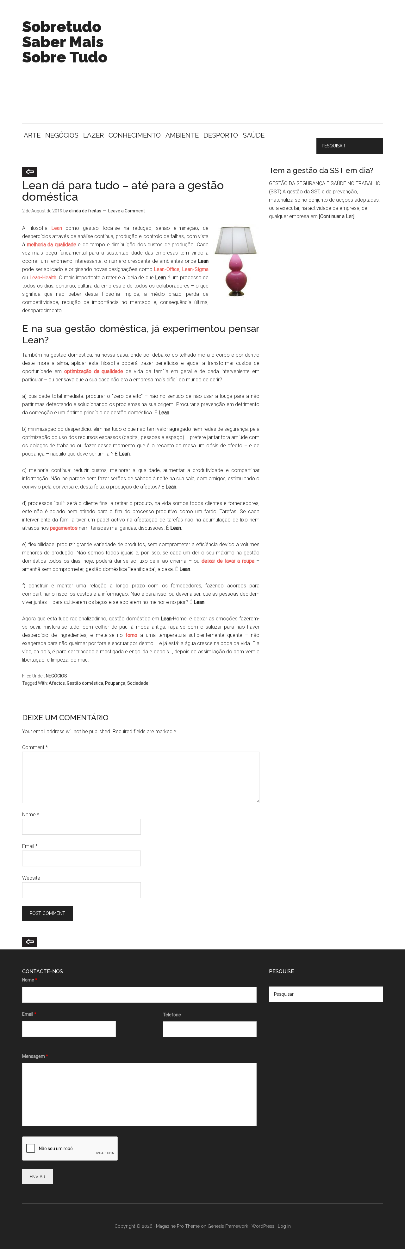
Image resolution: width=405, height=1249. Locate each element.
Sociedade (137, 683)
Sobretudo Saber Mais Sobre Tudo (64, 42)
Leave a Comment (126, 210)
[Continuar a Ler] (336, 216)
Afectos (57, 683)
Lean (56, 228)
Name (30, 815)
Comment (35, 747)
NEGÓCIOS (56, 675)
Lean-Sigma (195, 269)
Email (30, 846)
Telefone (172, 1014)
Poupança (115, 683)
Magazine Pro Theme (178, 1226)
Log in (284, 1226)
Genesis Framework (228, 1226)
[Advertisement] (268, 69)
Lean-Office (166, 269)
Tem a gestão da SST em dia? (321, 170)
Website (31, 878)
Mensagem (35, 1056)
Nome (29, 979)
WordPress (263, 1226)
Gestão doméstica (85, 683)
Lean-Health (42, 278)
